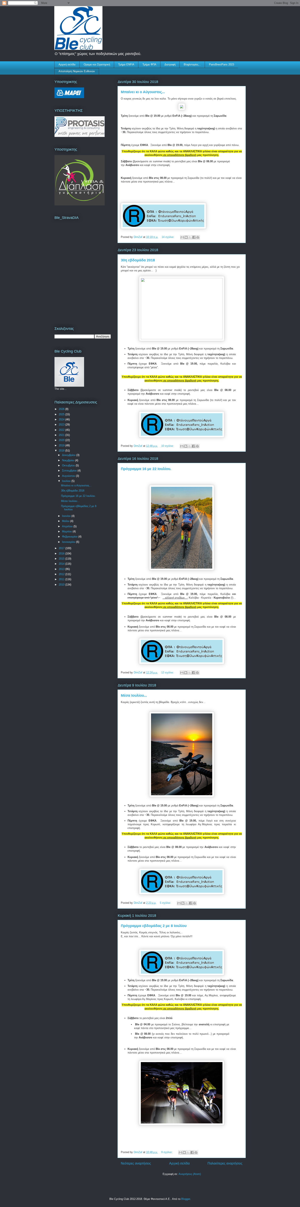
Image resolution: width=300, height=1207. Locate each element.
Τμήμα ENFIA (126, 64)
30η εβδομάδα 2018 (138, 260)
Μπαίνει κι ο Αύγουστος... (143, 92)
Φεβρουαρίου (70, 536)
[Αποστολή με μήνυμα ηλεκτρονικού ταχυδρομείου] (182, 237)
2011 (62, 579)
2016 (62, 553)
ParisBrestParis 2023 (221, 64)
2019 (62, 445)
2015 (62, 558)
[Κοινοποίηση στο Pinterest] (198, 237)
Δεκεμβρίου (69, 455)
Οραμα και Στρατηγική (97, 64)
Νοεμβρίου (68, 460)
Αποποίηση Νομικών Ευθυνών (77, 71)
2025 (62, 414)
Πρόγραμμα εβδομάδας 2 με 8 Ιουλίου (154, 926)
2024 (62, 419)
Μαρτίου (67, 531)
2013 (62, 569)
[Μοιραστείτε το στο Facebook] (194, 237)
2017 (62, 548)
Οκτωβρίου (69, 465)
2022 (62, 429)
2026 (62, 409)
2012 (62, 574)
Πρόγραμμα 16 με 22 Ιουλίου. (146, 469)
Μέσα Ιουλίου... (134, 695)
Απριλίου (67, 526)
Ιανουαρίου (69, 541)
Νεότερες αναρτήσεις (136, 1163)
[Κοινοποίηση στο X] (190, 237)
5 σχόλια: (166, 902)
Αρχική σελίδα (67, 64)
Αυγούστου (69, 475)
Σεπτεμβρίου (70, 470)
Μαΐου (66, 521)
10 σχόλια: (168, 445)
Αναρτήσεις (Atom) (190, 1174)
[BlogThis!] (186, 237)
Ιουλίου (66, 481)
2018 (62, 450)
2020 (62, 440)
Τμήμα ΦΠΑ (149, 64)
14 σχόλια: (168, 236)
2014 (62, 563)
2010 (62, 584)
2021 (62, 435)
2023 (62, 424)
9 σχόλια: (167, 1152)
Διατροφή (170, 64)
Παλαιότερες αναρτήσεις (225, 1163)
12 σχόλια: (168, 672)
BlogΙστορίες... (192, 64)
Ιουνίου (66, 515)
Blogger (185, 1198)
